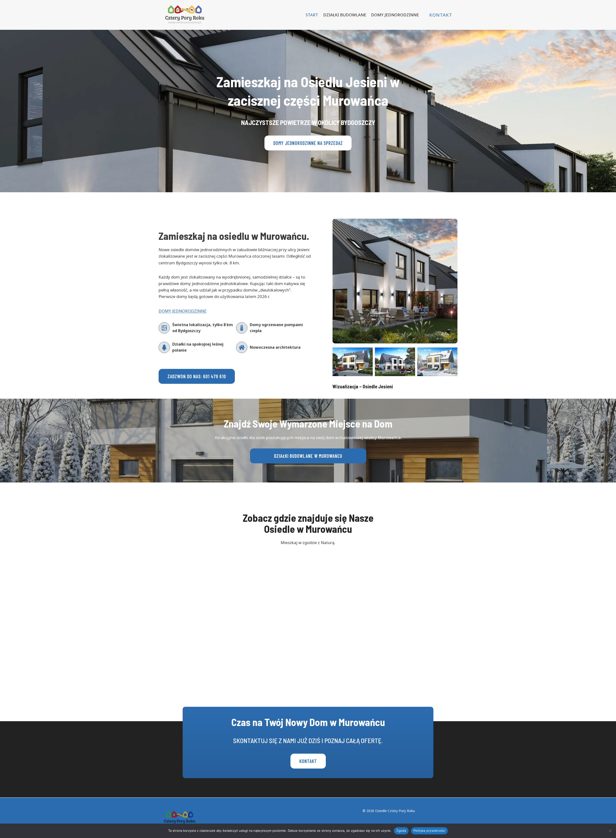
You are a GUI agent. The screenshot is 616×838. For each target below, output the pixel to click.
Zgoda (401, 830)
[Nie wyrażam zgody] (610, 830)
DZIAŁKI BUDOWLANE (344, 15)
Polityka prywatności (429, 830)
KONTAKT (440, 15)
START (312, 15)
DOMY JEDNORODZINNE (395, 15)
